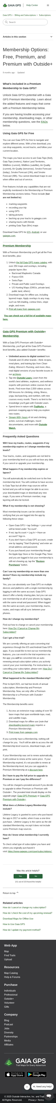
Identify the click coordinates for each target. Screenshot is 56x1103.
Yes (20, 876)
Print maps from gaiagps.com (23, 732)
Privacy (32, 1100)
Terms (41, 1100)
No (36, 876)
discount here (36, 769)
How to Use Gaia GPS (14, 924)
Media (7, 1040)
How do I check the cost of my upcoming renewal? (27, 913)
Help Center (32, 5)
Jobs (6, 1028)
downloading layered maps (22, 725)
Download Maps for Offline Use (18, 918)
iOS (29, 232)
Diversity (8, 1032)
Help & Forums (12, 977)
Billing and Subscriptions (25, 15)
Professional (10, 994)
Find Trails (9, 955)
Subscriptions (45, 15)
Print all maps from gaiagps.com (24, 309)
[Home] (13, 5)
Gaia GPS (7, 15)
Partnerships (11, 1036)
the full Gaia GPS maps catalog (31, 262)
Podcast (8, 1024)
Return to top (9, 893)
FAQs (44, 121)
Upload (8, 959)
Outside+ (9, 998)
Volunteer (9, 1003)
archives (17, 374)
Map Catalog (11, 973)
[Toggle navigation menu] (48, 5)
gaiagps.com (9, 235)
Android (35, 232)
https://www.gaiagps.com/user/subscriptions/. (30, 851)
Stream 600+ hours (18, 417)
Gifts (6, 1007)
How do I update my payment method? (22, 930)
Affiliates (8, 1044)
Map (6, 951)
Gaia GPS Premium (27, 795)
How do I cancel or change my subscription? (24, 907)
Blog (6, 1020)
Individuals (10, 990)
